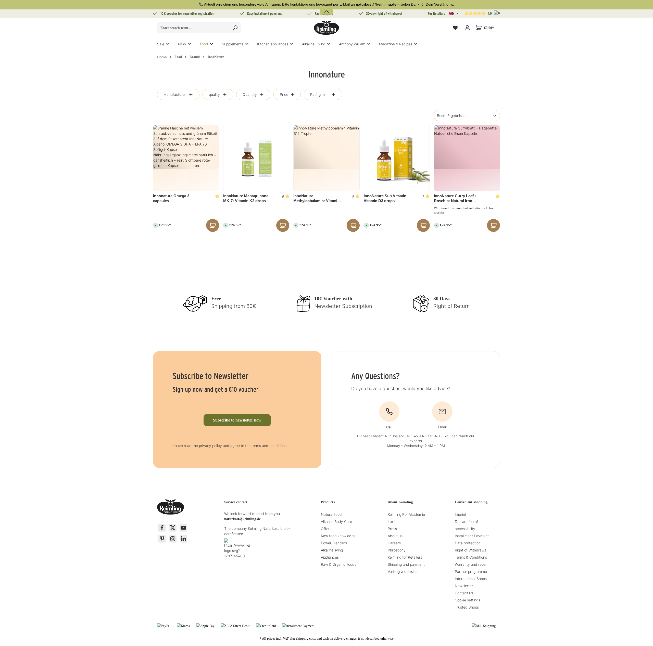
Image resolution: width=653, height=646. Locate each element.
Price (284, 94)
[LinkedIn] (183, 539)
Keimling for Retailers (405, 557)
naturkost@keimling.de (242, 519)
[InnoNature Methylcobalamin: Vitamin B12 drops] (326, 158)
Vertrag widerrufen (403, 571)
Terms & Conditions (471, 557)
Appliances (330, 557)
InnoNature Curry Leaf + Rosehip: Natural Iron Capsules (455, 198)
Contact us (464, 593)
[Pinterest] (162, 539)
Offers (326, 528)
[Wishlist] (455, 27)
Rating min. (319, 94)
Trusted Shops (467, 607)
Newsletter (464, 586)
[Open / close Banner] (326, 9)
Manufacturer (175, 94)
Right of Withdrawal (471, 550)
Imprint (460, 514)
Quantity (250, 94)
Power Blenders (334, 543)
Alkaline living (332, 550)
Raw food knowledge (338, 536)
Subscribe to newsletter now (237, 420)
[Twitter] (173, 528)
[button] (453, 13)
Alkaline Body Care (336, 521)
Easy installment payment (264, 13)
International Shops (471, 578)
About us (395, 536)
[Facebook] (162, 528)
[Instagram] (173, 539)
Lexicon (394, 521)
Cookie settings (467, 600)
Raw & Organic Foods (338, 564)
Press (392, 528)
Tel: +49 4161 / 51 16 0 (423, 436)
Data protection (468, 543)
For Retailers (436, 13)
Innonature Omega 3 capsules (171, 198)
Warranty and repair (471, 564)
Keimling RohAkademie (406, 514)
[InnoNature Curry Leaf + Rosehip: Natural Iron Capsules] (467, 158)
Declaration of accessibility (466, 525)
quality (214, 94)
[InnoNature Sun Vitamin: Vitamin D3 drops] (397, 158)
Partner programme (471, 571)
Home (162, 57)
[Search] (235, 27)
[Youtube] (183, 528)
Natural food (331, 514)
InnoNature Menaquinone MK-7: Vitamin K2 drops (245, 198)
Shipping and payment (406, 564)
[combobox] (193, 27)
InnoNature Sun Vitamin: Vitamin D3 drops (386, 198)
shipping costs (306, 638)
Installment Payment (472, 536)
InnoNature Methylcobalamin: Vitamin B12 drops (316, 198)
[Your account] (467, 27)
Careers (394, 543)
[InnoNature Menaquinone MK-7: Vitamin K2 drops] (256, 158)
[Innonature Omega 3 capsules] (186, 158)
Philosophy (397, 550)
